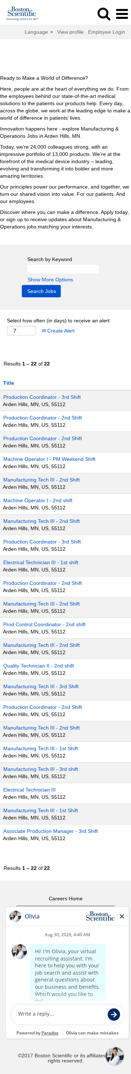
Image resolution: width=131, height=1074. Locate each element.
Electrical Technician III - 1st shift (40, 562)
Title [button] (8, 383)
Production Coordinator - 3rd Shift (42, 397)
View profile (70, 32)
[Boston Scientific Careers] (19, 14)
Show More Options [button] (50, 279)
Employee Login (106, 32)
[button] (122, 14)
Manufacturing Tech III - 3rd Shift (41, 686)
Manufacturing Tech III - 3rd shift (40, 769)
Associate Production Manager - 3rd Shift (50, 831)
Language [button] (37, 32)
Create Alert (60, 331)
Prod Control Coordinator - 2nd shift (44, 624)
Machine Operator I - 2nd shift (37, 500)
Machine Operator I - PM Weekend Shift (49, 459)
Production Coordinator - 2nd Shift (42, 418)
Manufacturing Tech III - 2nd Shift (41, 480)
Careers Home (66, 898)
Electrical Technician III (29, 790)
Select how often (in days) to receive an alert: (59, 320)
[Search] (104, 14)
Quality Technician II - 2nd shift (38, 666)
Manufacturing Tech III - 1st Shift (40, 748)
